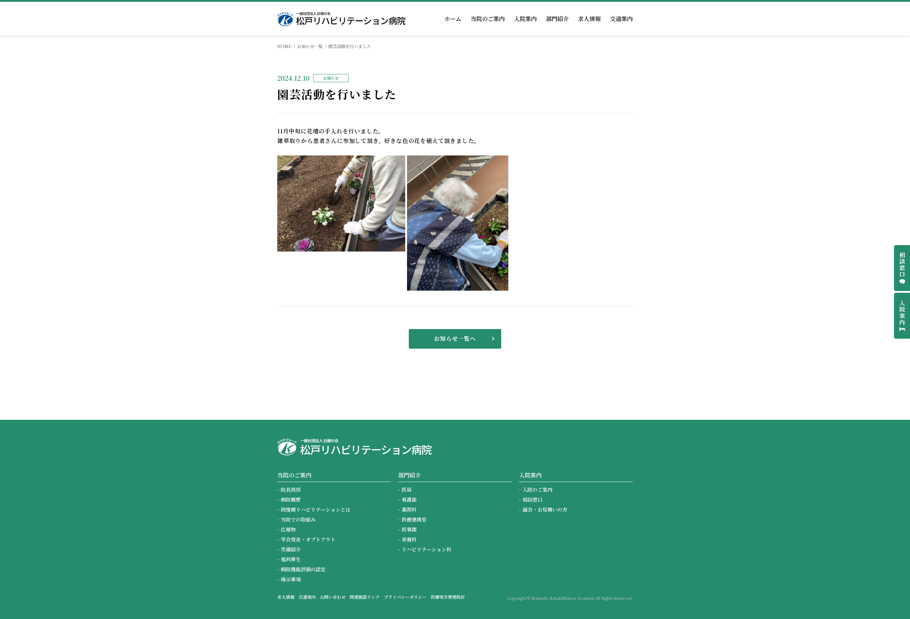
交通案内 (621, 19)
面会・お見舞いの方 (545, 509)
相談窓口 (532, 499)
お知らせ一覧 (310, 46)
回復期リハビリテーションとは (315, 509)
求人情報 (589, 19)
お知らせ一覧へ (455, 338)
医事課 (409, 529)
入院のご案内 (537, 489)
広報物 (288, 529)
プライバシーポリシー (405, 597)
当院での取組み (298, 519)
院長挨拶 (291, 489)
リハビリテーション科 (426, 549)
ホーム (452, 19)
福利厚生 (291, 559)
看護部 (409, 499)
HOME (284, 46)
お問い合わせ (333, 597)
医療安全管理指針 (448, 597)
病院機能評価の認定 (303, 569)
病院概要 (291, 499)
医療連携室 (414, 519)
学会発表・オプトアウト (308, 539)
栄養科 (409, 539)
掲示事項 (291, 579)
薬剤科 (409, 509)
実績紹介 (291, 549)
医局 (407, 489)
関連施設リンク (365, 597)
